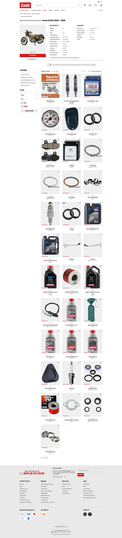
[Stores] (84, 5)
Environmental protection (89, 497)
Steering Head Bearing (50, 451)
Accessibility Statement (89, 495)
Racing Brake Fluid (93, 356)
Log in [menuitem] (100, 10)
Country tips (44, 488)
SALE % (25, 106)
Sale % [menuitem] (44, 10)
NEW (25, 102)
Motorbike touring (45, 495)
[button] (100, 1)
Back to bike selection (26, 16)
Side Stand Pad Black (71, 134)
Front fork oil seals (93, 134)
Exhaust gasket (92, 165)
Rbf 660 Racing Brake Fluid (71, 356)
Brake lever (71, 259)
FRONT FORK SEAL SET (93, 420)
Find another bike (31, 59)
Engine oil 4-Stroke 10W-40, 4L (50, 260)
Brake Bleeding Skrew (50, 229)
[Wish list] (95, 5)
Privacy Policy (86, 488)
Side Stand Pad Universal (50, 388)
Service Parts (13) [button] (25, 74)
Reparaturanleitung (50, 101)
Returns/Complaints (25, 500)
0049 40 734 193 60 (33, 473)
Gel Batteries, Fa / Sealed (92, 101)
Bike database (23, 491)
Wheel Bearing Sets (93, 388)
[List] (84, 71)
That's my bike (32, 55)
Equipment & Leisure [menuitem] (36, 10)
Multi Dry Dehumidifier (93, 325)
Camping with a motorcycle (48, 502)
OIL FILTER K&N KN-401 (50, 420)
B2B (21, 486)
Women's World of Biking (47, 484)
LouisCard (22, 497)
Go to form (93, 64)
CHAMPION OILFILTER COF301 (71, 292)
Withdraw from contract (25, 502)
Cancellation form (87, 493)
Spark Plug (71, 388)
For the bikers (44, 500)
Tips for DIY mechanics (47, 491)
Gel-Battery (71, 165)
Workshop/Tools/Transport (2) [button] (28, 82)
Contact (22, 484)
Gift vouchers (23, 495)
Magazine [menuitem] (56, 10)
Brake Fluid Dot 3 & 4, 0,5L (71, 325)
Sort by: (90, 71)
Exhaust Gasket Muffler (93, 197)
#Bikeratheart (44, 493)
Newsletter (22, 493)
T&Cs (84, 486)
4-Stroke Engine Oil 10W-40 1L (92, 229)
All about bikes (44, 497)
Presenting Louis (66, 484)
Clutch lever (92, 259)
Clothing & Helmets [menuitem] (24, 10)
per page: (54, 71)
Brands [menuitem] (50, 10)
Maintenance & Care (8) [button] (27, 77)
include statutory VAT (61, 530)
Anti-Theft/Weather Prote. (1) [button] (28, 80)
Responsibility (65, 493)
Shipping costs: (54, 531)
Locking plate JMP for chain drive (71, 420)
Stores (63, 486)
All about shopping (66, 488)
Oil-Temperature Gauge (50, 134)
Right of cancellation (88, 491)
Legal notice (86, 484)
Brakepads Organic (50, 165)
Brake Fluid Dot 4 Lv (50, 356)
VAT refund (65, 491)
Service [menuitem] (63, 10)
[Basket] (100, 5)
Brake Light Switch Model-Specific (50, 325)
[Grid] (82, 71)
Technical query (24, 488)
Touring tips (44, 486)
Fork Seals (71, 229)
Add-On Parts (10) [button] (25, 85)
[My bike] (90, 5)
